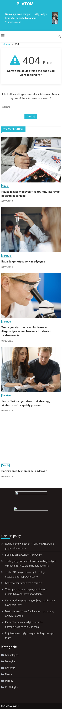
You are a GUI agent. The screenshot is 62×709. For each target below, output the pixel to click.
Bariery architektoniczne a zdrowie (24, 471)
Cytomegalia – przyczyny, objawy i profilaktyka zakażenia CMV (30, 602)
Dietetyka (10, 661)
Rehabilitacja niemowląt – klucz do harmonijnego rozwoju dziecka (24, 624)
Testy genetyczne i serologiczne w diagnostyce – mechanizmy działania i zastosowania (25, 331)
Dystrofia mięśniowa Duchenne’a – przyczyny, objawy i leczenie (29, 613)
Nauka (5, 186)
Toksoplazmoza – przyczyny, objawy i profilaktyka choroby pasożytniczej (25, 591)
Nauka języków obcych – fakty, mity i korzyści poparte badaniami (30, 193)
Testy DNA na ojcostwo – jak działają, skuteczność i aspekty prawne (25, 403)
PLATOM (25, 3)
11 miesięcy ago (12, 22)
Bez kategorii (12, 655)
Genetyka (6, 255)
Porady (5, 465)
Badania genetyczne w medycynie (23, 261)
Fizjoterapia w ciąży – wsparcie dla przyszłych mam (30, 635)
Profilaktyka (11, 687)
